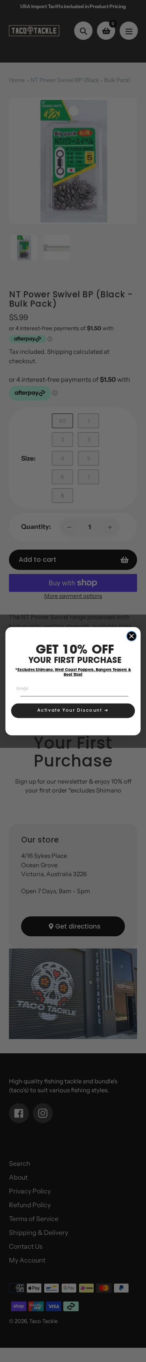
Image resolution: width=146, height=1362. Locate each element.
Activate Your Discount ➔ (72, 710)
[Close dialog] (131, 636)
